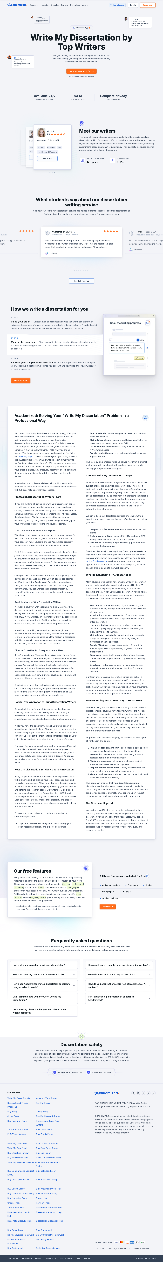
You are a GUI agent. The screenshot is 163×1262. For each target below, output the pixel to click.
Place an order (21, 380)
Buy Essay (12, 1111)
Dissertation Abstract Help (49, 1212)
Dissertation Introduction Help (19, 1214)
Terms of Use (12, 1259)
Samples (55, 5)
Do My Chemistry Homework (50, 1235)
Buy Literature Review (18, 1153)
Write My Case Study (17, 1148)
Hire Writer (47, 158)
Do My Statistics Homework (20, 1235)
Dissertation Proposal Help (49, 1207)
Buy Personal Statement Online (48, 1164)
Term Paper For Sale (17, 1129)
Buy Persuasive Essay (46, 1179)
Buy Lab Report (43, 1153)
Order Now (148, 5)
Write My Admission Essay (48, 1157)
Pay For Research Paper (48, 1116)
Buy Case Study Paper (47, 1148)
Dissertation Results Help (19, 1221)
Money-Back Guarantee (31, 1259)
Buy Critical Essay (16, 1188)
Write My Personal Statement (21, 1162)
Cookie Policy (50, 1259)
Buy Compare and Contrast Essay (20, 1173)
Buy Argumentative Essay (48, 1188)
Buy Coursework (44, 1230)
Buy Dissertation (44, 1129)
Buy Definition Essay (46, 1171)
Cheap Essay (42, 1111)
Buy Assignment (15, 1248)
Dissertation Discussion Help (50, 1221)
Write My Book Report (47, 1143)
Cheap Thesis (14, 1203)
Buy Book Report (15, 1230)
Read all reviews (81, 281)
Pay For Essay (43, 1103)
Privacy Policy (66, 1259)
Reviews (64, 5)
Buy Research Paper (17, 1121)
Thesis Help (41, 1198)
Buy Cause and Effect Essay (21, 1193)
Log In (133, 5)
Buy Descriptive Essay (18, 1179)
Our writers (75, 5)
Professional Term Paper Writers (48, 1123)
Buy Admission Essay (17, 1157)
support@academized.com (119, 1248)
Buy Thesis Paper (44, 1134)
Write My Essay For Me (18, 1098)
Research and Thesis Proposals (17, 1105)
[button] (54, 172)
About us (46, 5)
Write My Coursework (18, 1143)
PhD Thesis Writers (16, 1134)
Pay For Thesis (43, 1203)
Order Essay (13, 1116)
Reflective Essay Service (48, 1248)
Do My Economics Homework (16, 1241)
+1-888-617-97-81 (141, 1248)
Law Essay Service (45, 1239)
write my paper (26, 456)
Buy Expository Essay (46, 1193)
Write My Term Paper (46, 1098)
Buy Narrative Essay (17, 1198)
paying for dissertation (96, 561)
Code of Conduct (83, 1259)
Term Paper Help (15, 1207)
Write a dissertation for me (81, 71)
